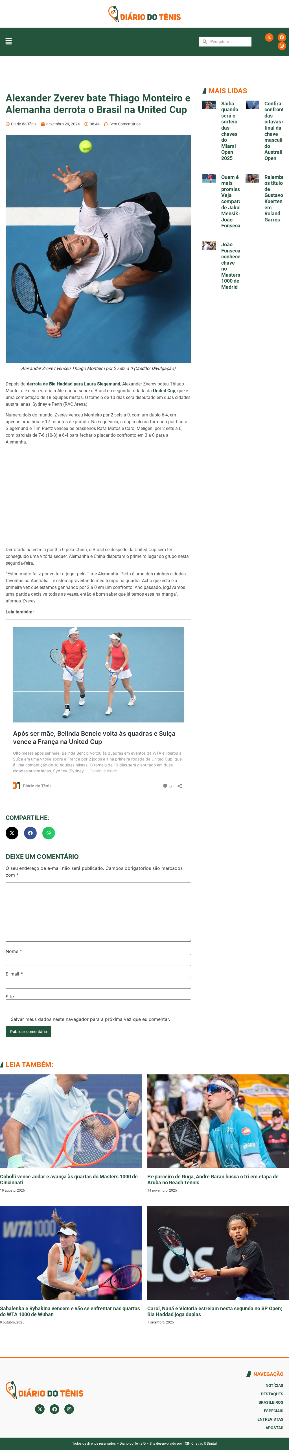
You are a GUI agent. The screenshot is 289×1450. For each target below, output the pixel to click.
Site (10, 996)
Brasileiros (271, 1402)
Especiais (273, 1411)
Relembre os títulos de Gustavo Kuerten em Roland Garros (275, 198)
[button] (8, 42)
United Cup (164, 390)
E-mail (14, 974)
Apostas (274, 1427)
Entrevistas (270, 1419)
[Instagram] (282, 46)
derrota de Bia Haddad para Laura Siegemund (73, 384)
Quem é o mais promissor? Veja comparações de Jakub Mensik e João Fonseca (236, 201)
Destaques (272, 1394)
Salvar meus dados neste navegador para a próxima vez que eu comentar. (90, 1019)
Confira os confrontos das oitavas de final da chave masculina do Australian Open (276, 131)
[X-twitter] (269, 37)
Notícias (274, 1385)
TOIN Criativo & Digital (200, 1443)
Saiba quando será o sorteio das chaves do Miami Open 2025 (229, 131)
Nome (14, 951)
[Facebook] (282, 37)
